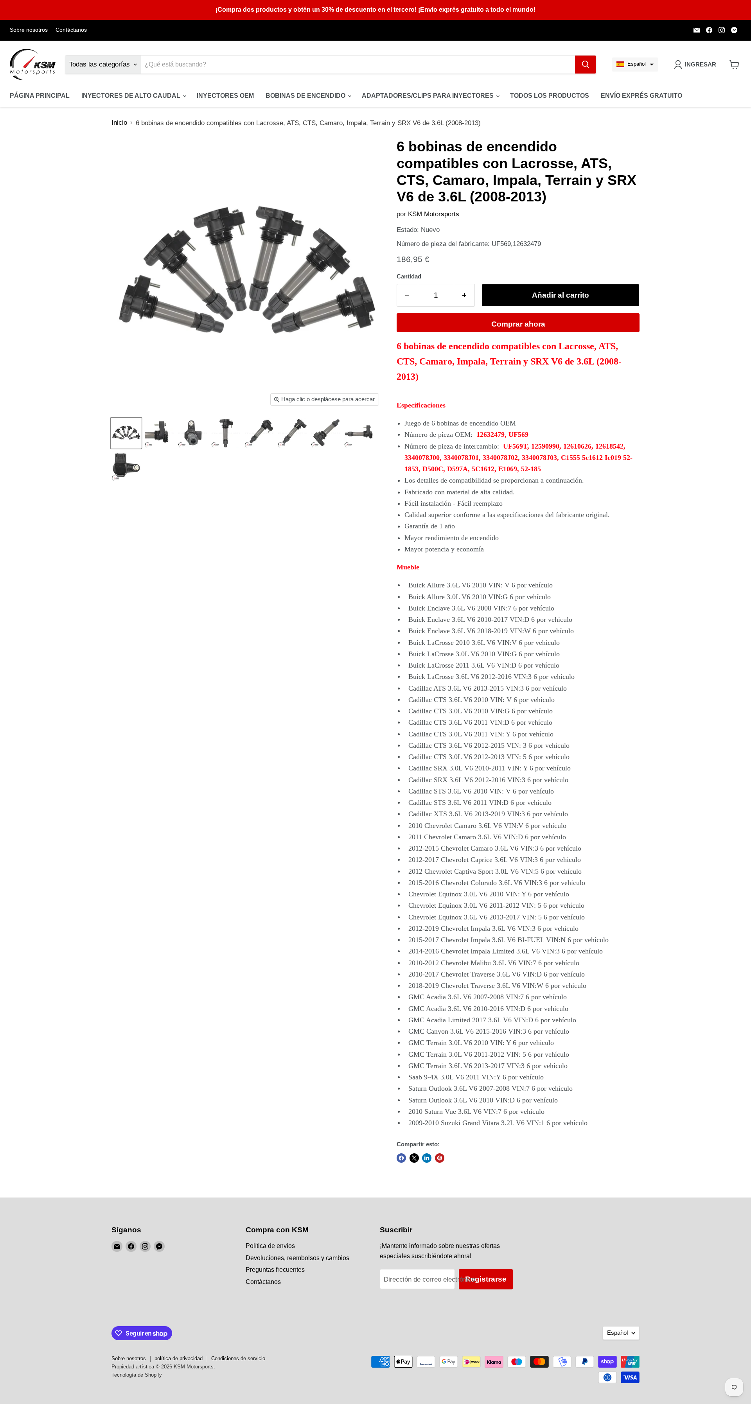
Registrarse (486, 1279)
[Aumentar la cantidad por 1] (464, 295)
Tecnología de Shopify (136, 1375)
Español (617, 1333)
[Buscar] (585, 65)
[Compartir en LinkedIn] (426, 1158)
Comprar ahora (518, 324)
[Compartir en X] (414, 1158)
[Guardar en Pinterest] (439, 1158)
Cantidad (409, 276)
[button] (635, 64)
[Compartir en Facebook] (401, 1158)
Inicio (119, 122)
